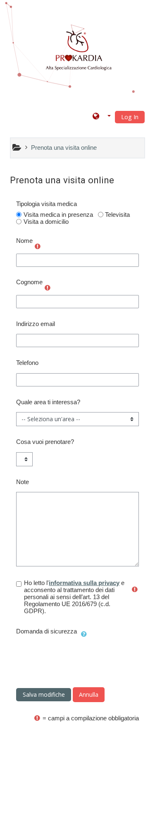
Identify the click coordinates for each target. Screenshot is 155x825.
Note (22, 481)
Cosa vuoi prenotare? (45, 441)
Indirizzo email (35, 323)
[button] (101, 116)
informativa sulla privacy (84, 582)
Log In (129, 117)
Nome (24, 240)
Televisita (117, 214)
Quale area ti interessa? (48, 401)
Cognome (29, 281)
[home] (78, 51)
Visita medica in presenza (58, 214)
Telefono (27, 362)
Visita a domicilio (46, 221)
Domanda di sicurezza (46, 631)
